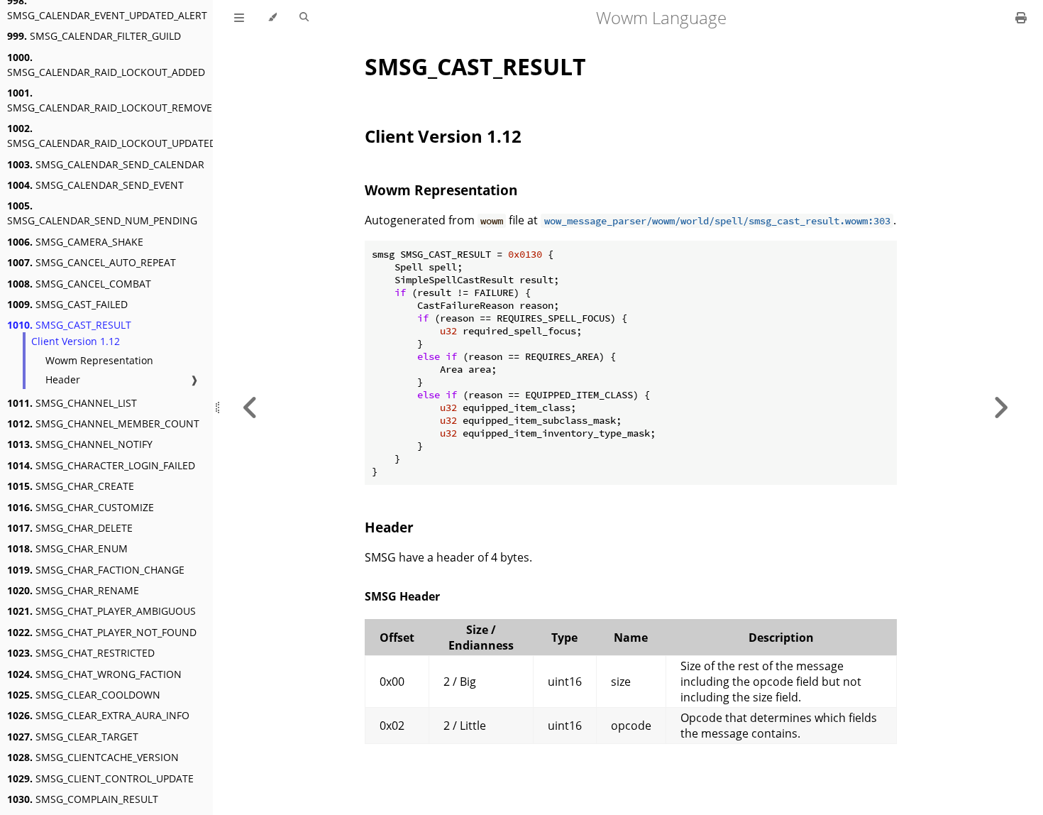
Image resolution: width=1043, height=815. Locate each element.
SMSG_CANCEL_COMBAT (79, 283)
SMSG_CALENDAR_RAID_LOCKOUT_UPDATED (111, 135)
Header (62, 379)
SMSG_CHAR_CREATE (70, 486)
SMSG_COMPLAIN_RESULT (82, 799)
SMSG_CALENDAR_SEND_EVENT (95, 185)
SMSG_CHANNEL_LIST (72, 403)
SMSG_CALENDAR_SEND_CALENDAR (105, 164)
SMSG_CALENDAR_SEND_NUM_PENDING (102, 213)
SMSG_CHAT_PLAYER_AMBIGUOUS (101, 611)
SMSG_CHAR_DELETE (70, 528)
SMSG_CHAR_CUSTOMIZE (80, 507)
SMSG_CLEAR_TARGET (72, 736)
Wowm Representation (99, 360)
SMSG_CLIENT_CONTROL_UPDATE (100, 778)
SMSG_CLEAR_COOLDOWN (83, 694)
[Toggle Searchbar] (304, 17)
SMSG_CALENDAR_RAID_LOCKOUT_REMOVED (113, 100)
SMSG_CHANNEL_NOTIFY (80, 444)
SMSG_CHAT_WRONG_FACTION (94, 674)
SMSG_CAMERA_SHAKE (75, 241)
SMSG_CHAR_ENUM (67, 548)
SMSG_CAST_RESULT (69, 325)
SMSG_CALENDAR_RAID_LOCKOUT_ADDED (106, 64)
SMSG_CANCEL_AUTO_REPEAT (91, 262)
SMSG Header (402, 596)
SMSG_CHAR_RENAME (73, 590)
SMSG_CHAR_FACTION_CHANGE (95, 569)
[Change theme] (272, 17)
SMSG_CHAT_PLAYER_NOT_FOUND (102, 632)
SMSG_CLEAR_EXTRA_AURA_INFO (98, 715)
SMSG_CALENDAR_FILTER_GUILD (94, 36)
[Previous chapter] (250, 407)
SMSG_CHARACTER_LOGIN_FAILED (101, 465)
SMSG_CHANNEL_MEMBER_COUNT (103, 423)
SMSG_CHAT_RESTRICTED (81, 653)
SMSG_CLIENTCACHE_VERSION (93, 757)
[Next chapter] (1000, 407)
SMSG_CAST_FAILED (67, 304)
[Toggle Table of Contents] (239, 17)
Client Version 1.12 (75, 341)
